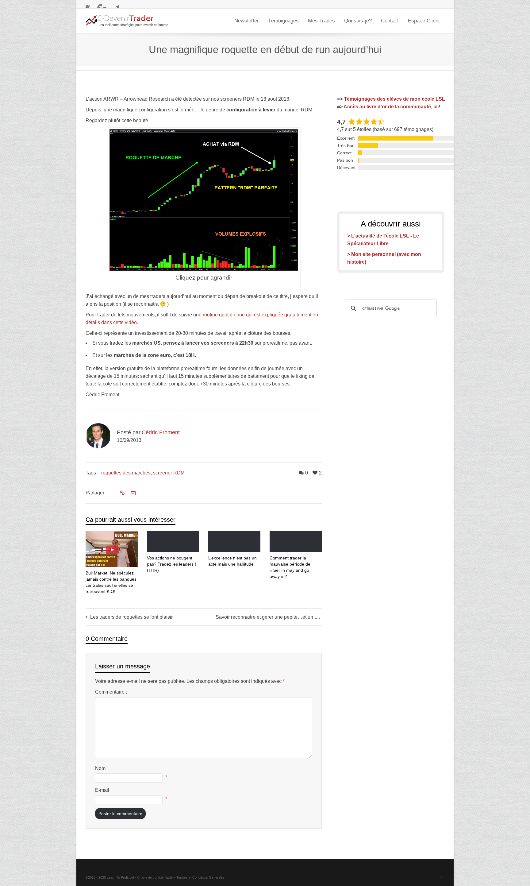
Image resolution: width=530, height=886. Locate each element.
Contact (390, 21)
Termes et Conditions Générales (200, 877)
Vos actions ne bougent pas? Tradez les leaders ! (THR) (171, 564)
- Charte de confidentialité (154, 877)
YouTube (98, 4)
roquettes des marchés (126, 472)
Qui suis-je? (358, 21)
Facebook (89, 4)
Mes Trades (321, 21)
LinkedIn (116, 4)
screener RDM (169, 472)
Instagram (107, 4)
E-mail (102, 790)
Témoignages (283, 21)
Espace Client (424, 21)
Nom (100, 768)
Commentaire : (111, 691)
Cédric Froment (161, 432)
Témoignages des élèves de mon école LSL (394, 99)
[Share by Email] (132, 493)
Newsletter (246, 21)
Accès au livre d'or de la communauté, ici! (392, 106)
